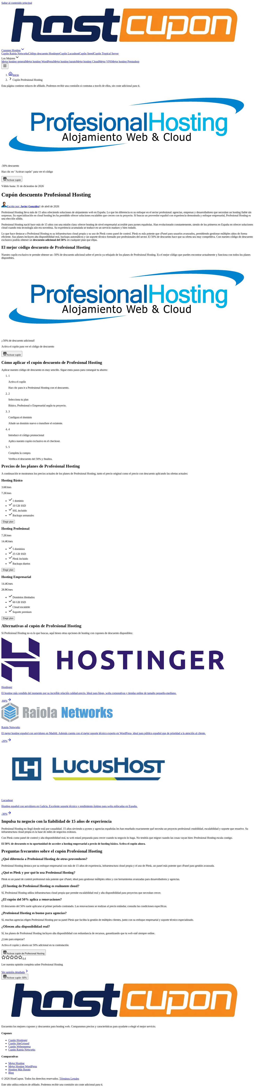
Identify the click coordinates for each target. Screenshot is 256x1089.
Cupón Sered (86, 53)
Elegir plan (8, 521)
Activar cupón (14, 180)
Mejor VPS (105, 61)
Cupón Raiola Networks (14, 53)
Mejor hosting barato (64, 61)
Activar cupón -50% (17, 977)
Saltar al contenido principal (16, 2)
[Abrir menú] (4, 66)
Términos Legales (69, 1078)
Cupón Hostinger (17, 1040)
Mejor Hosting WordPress (22, 1066)
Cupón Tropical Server (106, 53)
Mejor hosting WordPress (39, 61)
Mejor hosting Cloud (87, 61)
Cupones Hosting (11, 50)
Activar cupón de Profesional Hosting (25, 953)
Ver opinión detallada (13, 972)
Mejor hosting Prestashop (125, 61)
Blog (11, 1072)
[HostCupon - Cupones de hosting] (125, 45)
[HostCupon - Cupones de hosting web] (125, 1020)
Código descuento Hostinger (44, 53)
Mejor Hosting (16, 1063)
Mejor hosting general (13, 61)
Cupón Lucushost (69, 53)
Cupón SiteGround (18, 1043)
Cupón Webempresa (19, 1046)
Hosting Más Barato (19, 1069)
